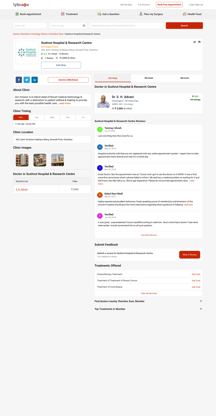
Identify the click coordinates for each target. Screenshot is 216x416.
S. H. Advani (22, 189)
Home (16, 34)
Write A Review (190, 255)
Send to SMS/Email (68, 80)
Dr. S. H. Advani (123, 97)
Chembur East (56, 34)
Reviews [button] (149, 78)
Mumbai (25, 34)
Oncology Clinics (39, 34)
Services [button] (184, 78)
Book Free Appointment (169, 4)
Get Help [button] (112, 78)
